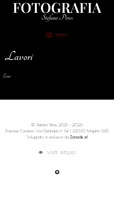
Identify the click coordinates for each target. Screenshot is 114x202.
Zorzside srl (79, 136)
